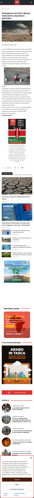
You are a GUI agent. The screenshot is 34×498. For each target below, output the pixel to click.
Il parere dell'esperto (18, 405)
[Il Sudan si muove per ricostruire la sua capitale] (6, 239)
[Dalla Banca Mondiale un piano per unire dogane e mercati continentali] (17, 212)
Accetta (17, 479)
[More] (22, 168)
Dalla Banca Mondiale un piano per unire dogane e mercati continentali (16, 224)
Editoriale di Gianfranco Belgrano (21, 440)
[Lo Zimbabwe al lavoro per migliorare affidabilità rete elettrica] (6, 247)
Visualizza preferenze (17, 489)
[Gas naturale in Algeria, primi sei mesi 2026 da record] (6, 232)
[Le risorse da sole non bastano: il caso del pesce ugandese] (6, 430)
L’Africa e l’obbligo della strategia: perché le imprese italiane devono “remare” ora (21, 420)
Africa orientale (5, 9)
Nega (17, 484)
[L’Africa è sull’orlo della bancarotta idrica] (17, 186)
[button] (31, 458)
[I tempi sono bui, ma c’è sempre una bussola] (6, 442)
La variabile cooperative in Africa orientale (20, 408)
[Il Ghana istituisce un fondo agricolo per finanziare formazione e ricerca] (6, 254)
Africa (3, 220)
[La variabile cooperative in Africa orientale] (6, 408)
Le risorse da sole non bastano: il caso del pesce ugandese (22, 431)
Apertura (4, 193)
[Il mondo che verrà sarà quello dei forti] (6, 453)
